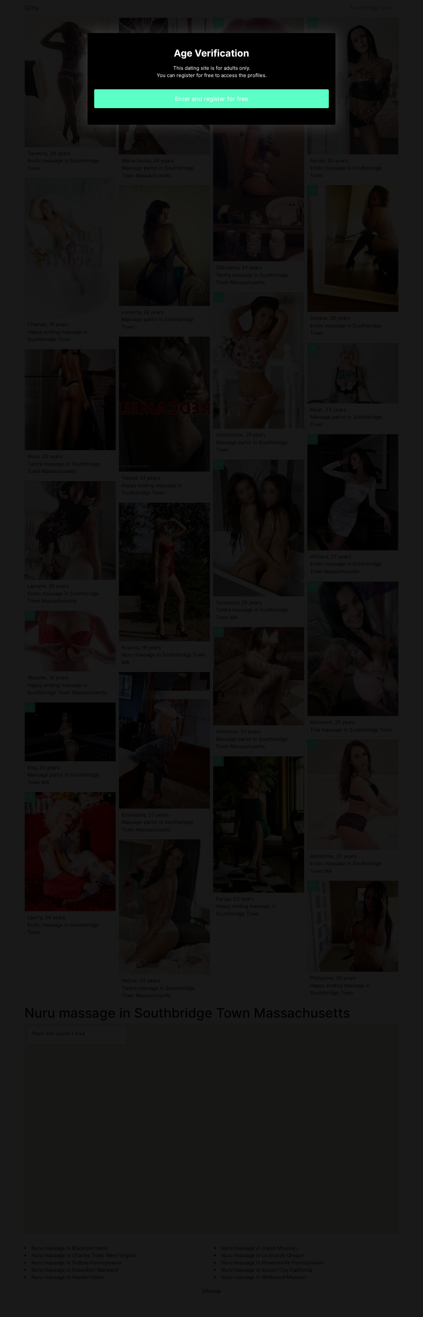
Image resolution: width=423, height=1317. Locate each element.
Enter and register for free (211, 98)
